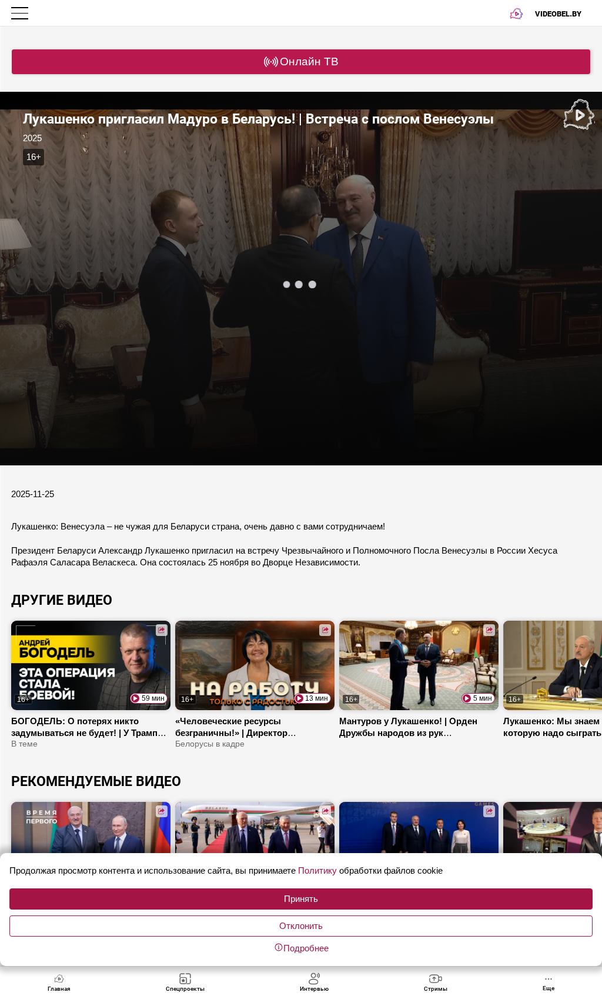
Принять (301, 899)
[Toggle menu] (21, 13)
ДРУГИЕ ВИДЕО (61, 600)
